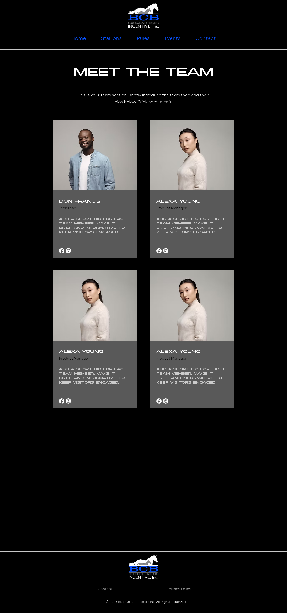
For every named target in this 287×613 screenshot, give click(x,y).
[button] (111, 36)
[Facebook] (61, 250)
